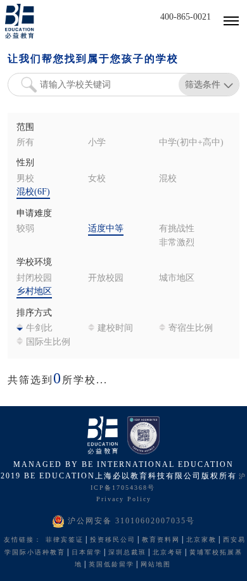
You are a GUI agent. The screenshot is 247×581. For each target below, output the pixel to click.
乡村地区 (34, 292)
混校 (168, 179)
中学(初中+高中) (191, 143)
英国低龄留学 (111, 564)
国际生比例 (48, 342)
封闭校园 (34, 278)
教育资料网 (161, 540)
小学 (97, 143)
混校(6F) (33, 192)
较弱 (25, 229)
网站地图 (156, 564)
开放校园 (106, 278)
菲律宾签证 (65, 540)
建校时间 (115, 328)
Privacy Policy (123, 499)
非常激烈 (176, 243)
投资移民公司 (113, 540)
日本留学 (87, 552)
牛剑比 (39, 328)
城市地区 (176, 278)
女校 (97, 179)
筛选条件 (202, 84)
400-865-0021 (185, 17)
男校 (25, 179)
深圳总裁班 (127, 552)
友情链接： (23, 540)
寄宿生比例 (190, 328)
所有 (25, 143)
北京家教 (201, 540)
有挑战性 (176, 229)
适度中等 (106, 229)
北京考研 (168, 552)
